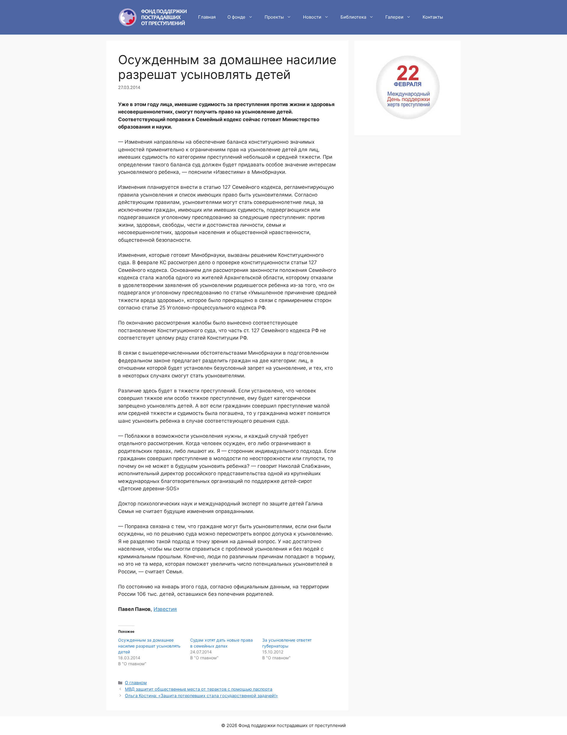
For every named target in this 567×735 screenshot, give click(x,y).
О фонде (236, 17)
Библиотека (353, 17)
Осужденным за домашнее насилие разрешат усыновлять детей (149, 645)
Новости (312, 17)
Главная (207, 17)
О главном (136, 682)
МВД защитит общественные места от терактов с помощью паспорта (198, 689)
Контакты (433, 17)
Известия (165, 609)
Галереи (394, 17)
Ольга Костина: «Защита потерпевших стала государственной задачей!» (201, 695)
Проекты (274, 17)
